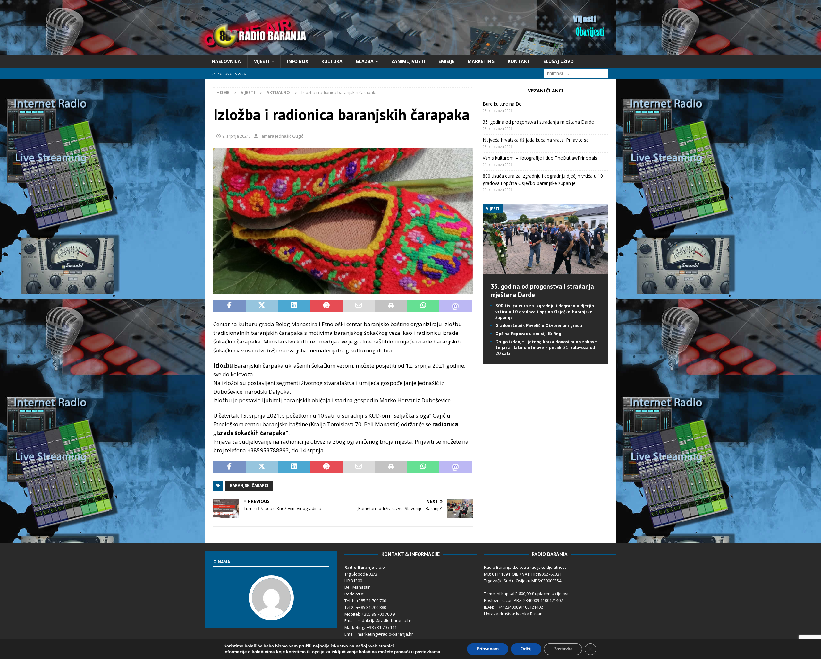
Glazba (365, 61)
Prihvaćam (488, 649)
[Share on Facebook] (229, 306)
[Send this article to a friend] (359, 306)
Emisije (446, 61)
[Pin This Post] (326, 306)
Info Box (297, 61)
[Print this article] (391, 306)
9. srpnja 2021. (236, 136)
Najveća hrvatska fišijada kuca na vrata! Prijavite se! (536, 140)
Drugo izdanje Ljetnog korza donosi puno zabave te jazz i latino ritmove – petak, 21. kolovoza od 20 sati (546, 347)
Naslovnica (226, 61)
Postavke (563, 649)
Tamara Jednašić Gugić (281, 136)
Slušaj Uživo (558, 61)
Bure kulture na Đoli (503, 104)
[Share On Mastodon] (455, 306)
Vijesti (261, 61)
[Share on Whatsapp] (423, 306)
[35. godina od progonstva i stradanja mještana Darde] (545, 270)
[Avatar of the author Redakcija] (271, 614)
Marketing (481, 61)
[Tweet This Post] (262, 306)
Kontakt (519, 61)
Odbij (526, 649)
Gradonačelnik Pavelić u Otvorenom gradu (538, 325)
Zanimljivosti (408, 61)
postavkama (427, 652)
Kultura (332, 61)
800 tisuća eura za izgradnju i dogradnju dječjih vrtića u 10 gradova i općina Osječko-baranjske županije (544, 311)
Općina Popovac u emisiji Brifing (528, 333)
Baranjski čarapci (249, 485)
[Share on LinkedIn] (294, 306)
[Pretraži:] (576, 73)
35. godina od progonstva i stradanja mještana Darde (538, 122)
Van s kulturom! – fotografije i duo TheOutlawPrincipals (540, 158)
